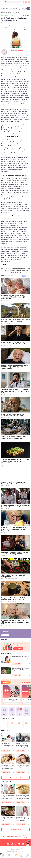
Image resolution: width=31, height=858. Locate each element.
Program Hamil (20, 802)
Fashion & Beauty (21, 824)
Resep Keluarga (6, 824)
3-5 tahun (22, 8)
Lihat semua (26, 682)
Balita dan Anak (6, 8)
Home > (3, 12)
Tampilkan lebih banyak (15, 777)
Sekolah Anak (5, 635)
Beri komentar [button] (18, 648)
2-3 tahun (14, 8)
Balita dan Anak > (9, 12)
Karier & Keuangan (6, 802)
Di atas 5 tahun (16, 12)
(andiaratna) (20, 50)
